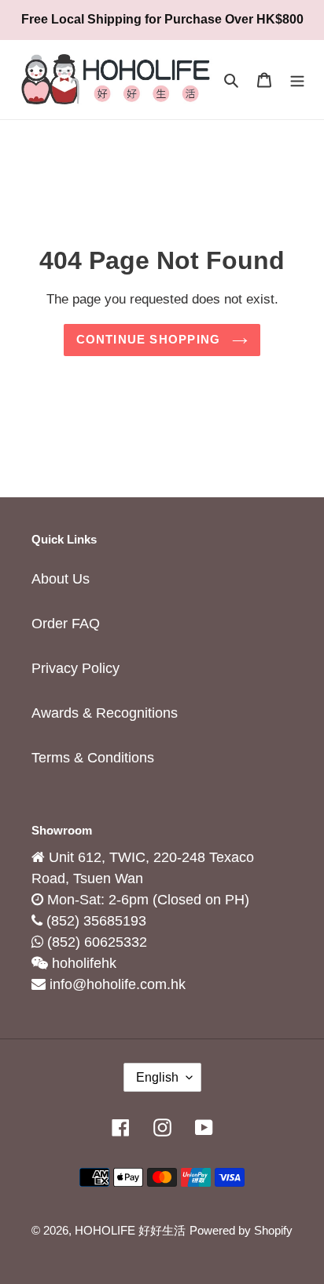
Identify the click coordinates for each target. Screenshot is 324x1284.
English (157, 1077)
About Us (60, 579)
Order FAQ (65, 623)
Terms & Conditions (92, 758)
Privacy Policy (75, 668)
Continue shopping (150, 339)
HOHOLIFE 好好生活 (130, 1230)
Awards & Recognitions (104, 713)
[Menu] (297, 79)
